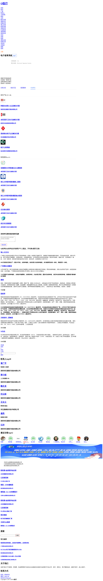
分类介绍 (3, 87)
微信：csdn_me (5, 576)
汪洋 (3, 425)
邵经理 (3, 293)
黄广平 (3, 363)
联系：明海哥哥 (5, 574)
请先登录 (4, 244)
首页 (2, 346)
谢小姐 (3, 375)
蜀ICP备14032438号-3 (23, 579)
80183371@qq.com (6, 578)
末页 (2, 349)
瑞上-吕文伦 (5, 252)
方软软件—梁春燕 (7, 317)
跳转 (2, 354)
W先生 (3, 331)
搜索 (2, 46)
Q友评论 (33, 87)
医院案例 (23, 87)
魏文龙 (3, 386)
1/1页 (2, 351)
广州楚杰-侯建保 (6, 266)
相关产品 (13, 87)
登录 (2, 48)
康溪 (2, 280)
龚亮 (3, 413)
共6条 (2, 345)
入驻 (2, 51)
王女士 (3, 402)
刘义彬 (3, 394)
